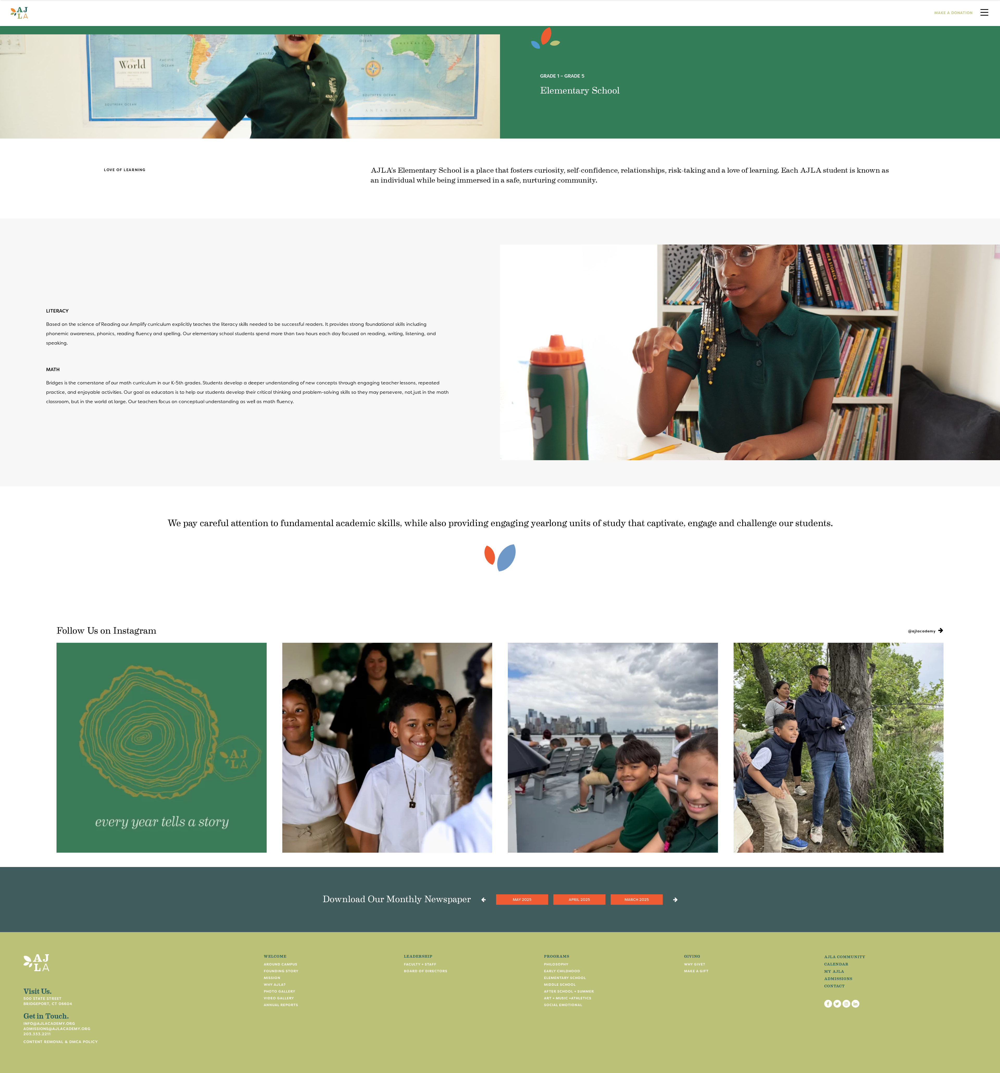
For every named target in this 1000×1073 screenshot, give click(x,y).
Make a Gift (696, 971)
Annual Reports (281, 1005)
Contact (834, 986)
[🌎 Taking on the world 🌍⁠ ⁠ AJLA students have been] (613, 748)
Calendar (836, 964)
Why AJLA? (275, 984)
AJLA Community (845, 956)
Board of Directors (425, 971)
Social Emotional (563, 1005)
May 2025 (522, 899)
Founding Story (281, 971)
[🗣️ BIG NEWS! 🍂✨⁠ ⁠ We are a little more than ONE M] (162, 748)
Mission (272, 978)
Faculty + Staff (420, 964)
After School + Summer (569, 991)
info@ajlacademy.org (49, 1023)
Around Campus (280, 964)
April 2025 (579, 899)
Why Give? (694, 964)
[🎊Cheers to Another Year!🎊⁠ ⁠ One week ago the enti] (387, 748)
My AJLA (834, 971)
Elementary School (565, 978)
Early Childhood (562, 971)
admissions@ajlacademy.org (56, 1028)
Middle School (560, 984)
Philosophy (556, 964)
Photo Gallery (279, 991)
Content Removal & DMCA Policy (60, 1041)
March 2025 (636, 899)
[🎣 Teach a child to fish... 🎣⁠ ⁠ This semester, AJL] (839, 748)
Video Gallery (279, 998)
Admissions (838, 978)
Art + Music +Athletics (567, 998)
